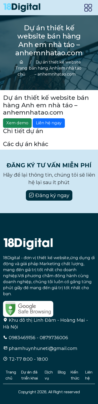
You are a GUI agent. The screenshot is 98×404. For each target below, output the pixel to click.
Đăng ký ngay (51, 195)
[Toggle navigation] (88, 8)
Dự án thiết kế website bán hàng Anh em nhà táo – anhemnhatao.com (55, 68)
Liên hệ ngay (49, 123)
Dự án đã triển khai (29, 375)
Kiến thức (75, 375)
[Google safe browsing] (28, 308)
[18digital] (28, 243)
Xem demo (17, 123)
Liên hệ (88, 375)
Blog (62, 372)
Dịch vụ (49, 375)
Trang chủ (21, 71)
